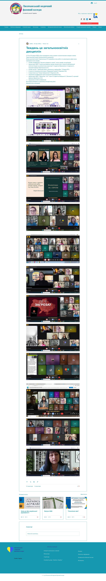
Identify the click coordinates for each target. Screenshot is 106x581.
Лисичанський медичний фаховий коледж (19, 549)
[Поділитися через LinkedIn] (34, 481)
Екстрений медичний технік (85, 557)
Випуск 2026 (48, 511)
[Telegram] (87, 19)
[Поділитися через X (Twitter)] (30, 481)
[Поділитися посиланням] (37, 481)
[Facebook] (81, 19)
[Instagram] (84, 19)
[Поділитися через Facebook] (27, 481)
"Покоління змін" (73, 511)
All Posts (21, 33)
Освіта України (18, 558)
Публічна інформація (83, 554)
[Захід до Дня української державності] (29, 503)
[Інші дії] (79, 44)
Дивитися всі (84, 494)
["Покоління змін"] (76, 503)
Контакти (81, 560)
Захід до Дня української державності (29, 511)
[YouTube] (90, 19)
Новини (80, 551)
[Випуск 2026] (53, 503)
